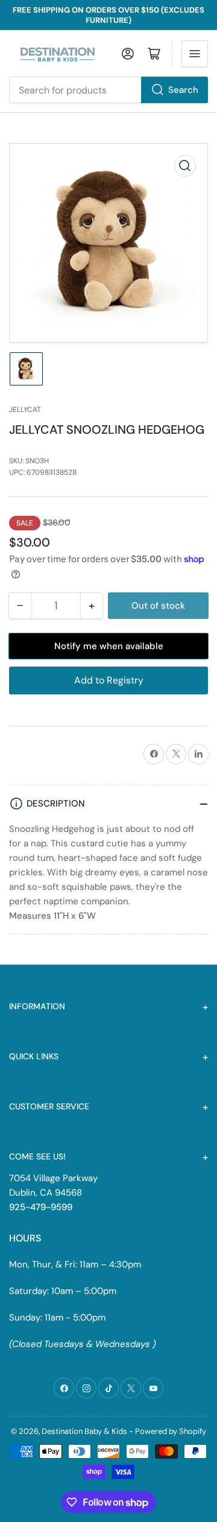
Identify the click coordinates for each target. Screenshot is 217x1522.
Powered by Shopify (170, 1431)
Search (183, 90)
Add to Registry (108, 680)
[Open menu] (194, 53)
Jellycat (25, 409)
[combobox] (108, 90)
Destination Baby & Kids (84, 1431)
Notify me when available (108, 646)
